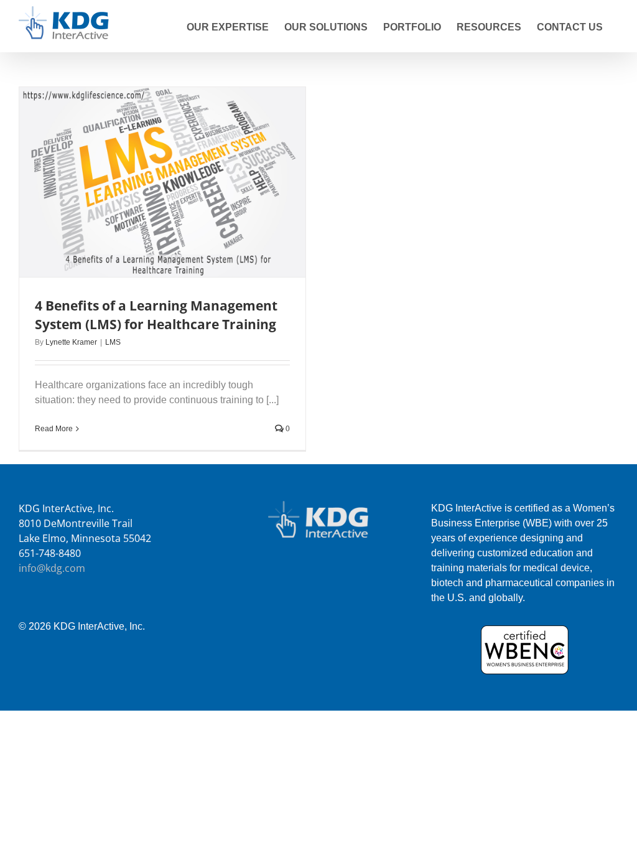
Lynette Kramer (71, 342)
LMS (113, 342)
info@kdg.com (52, 568)
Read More (54, 428)
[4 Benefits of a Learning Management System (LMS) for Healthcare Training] (162, 182)
